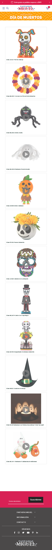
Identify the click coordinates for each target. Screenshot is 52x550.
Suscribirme (35, 500)
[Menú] (3, 8)
